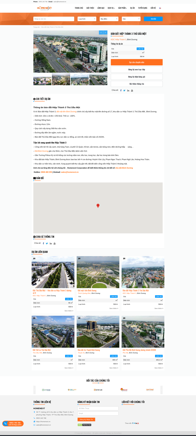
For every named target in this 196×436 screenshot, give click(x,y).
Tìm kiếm (153, 19)
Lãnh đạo (100, 8)
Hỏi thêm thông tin (137, 83)
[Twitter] (124, 90)
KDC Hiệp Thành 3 (118, 40)
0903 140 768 (42, 1)
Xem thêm (68, 311)
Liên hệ (153, 8)
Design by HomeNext (113, 433)
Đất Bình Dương (41, 151)
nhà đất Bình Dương (124, 168)
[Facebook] (120, 90)
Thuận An (81, 353)
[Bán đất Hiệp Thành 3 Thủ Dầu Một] (70, 51)
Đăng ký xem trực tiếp (136, 69)
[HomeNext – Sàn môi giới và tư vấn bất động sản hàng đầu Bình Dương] (48, 8)
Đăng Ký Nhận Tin (86, 419)
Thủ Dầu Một (37, 353)
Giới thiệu (90, 8)
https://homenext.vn (43, 421)
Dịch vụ (111, 8)
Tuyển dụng (142, 8)
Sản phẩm (122, 8)
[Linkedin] (128, 90)
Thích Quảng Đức (84, 293)
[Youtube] (132, 90)
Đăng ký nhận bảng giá (136, 76)
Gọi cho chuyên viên (136, 62)
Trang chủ (79, 8)
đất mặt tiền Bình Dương (66, 112)
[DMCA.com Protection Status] (84, 425)
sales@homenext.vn (60, 1)
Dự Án (132, 8)
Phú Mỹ (125, 353)
